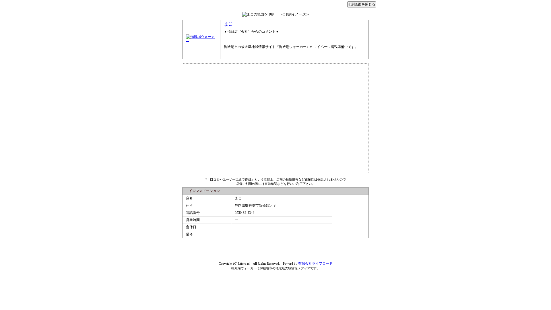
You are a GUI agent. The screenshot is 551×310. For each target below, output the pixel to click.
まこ (228, 24)
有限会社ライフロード (315, 263)
